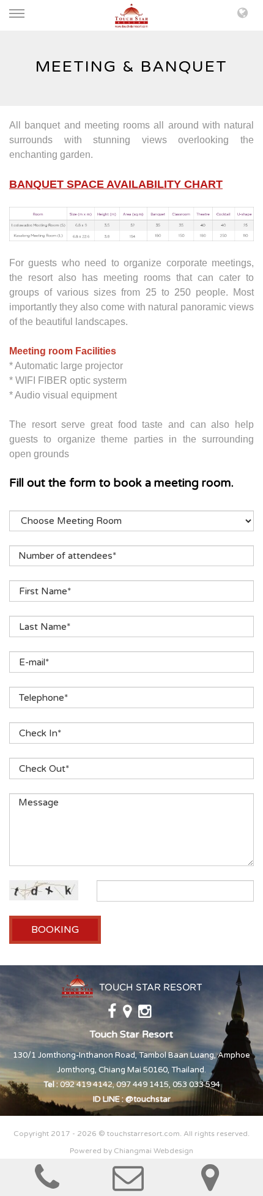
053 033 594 (196, 1084)
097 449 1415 (142, 1084)
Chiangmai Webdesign (153, 1150)
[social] (113, 1014)
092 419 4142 (86, 1084)
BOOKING (55, 930)
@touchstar (148, 1099)
